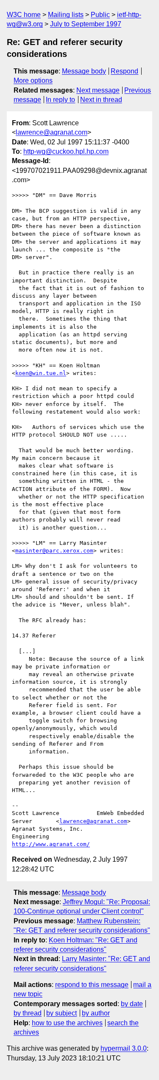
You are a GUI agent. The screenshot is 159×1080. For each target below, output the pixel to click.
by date (132, 1003)
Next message (98, 90)
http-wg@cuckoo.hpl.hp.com (66, 151)
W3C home (24, 14)
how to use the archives (67, 1022)
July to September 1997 (85, 24)
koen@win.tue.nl (40, 373)
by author (96, 1013)
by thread (28, 1013)
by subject (61, 1013)
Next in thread (101, 99)
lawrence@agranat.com (51, 132)
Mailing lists (66, 14)
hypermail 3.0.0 (123, 1048)
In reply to (60, 99)
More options (33, 80)
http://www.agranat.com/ (51, 844)
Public (100, 14)
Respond (124, 71)
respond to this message (91, 984)
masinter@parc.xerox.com (54, 550)
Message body (84, 71)
